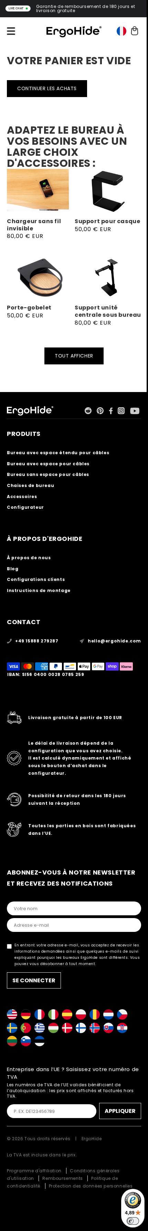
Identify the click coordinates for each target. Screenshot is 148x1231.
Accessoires (22, 496)
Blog (12, 569)
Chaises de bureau (30, 485)
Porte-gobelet (29, 308)
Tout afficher (74, 355)
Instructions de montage (39, 590)
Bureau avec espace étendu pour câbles (58, 453)
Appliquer (120, 1111)
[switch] (133, 1221)
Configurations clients (36, 579)
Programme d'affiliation (34, 1171)
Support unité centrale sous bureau (108, 311)
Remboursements (62, 1178)
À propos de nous (29, 558)
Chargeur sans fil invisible (34, 225)
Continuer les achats (47, 88)
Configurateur (25, 507)
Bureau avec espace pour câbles (48, 464)
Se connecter (33, 980)
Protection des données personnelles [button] (91, 1186)
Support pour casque (107, 221)
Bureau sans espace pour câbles (48, 474)
